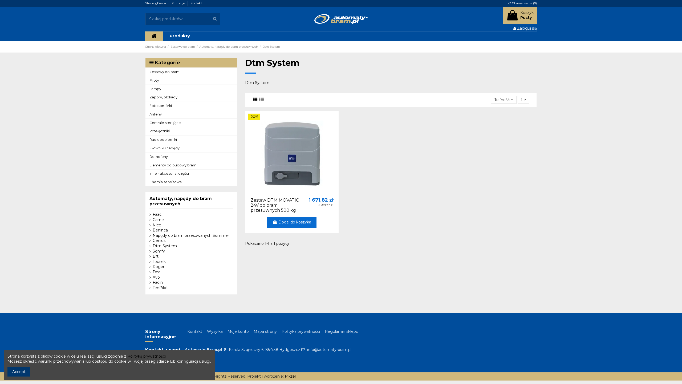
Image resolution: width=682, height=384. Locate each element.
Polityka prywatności (301, 331)
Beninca (160, 230)
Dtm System (165, 245)
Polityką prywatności (146, 356)
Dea (156, 272)
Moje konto (238, 331)
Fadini (158, 282)
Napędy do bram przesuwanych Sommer (191, 235)
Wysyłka (215, 331)
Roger (158, 266)
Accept (19, 371)
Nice (157, 225)
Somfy (159, 251)
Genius (159, 240)
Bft (156, 256)
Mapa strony (265, 331)
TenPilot (160, 287)
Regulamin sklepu (341, 331)
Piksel (290, 376)
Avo (156, 277)
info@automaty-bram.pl (329, 349)
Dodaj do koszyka (294, 222)
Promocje (179, 3)
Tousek (159, 261)
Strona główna (156, 3)
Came (158, 219)
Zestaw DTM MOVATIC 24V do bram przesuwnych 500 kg (275, 205)
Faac (157, 214)
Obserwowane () (524, 3)
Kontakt (196, 3)
